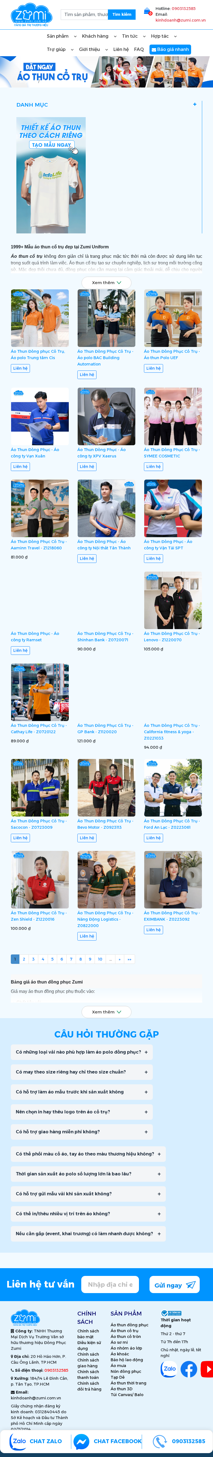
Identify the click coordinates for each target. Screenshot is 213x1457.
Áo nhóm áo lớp (126, 1348)
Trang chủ (25, 81)
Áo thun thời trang (128, 1383)
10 (100, 959)
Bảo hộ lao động (127, 1359)
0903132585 (184, 8)
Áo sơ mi (119, 1342)
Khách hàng (96, 36)
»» (129, 959)
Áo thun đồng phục (129, 1324)
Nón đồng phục (126, 1371)
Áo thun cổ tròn (126, 1336)
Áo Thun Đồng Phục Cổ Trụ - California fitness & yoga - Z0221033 (172, 732)
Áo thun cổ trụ (124, 1330)
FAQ (139, 49)
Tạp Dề (118, 1377)
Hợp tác (160, 36)
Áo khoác (120, 1354)
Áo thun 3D (122, 1388)
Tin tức (130, 36)
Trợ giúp (57, 49)
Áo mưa (118, 1365)
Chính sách (88, 1354)
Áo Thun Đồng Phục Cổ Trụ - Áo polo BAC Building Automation (105, 358)
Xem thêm (103, 282)
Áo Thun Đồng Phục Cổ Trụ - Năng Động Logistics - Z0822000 (105, 919)
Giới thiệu (90, 49)
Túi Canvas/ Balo (127, 1394)
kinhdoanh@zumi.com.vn (181, 20)
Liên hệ (121, 49)
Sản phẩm (58, 36)
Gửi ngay (169, 1285)
